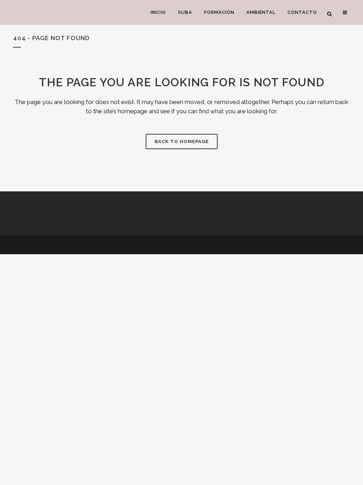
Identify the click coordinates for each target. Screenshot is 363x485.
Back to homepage (182, 141)
